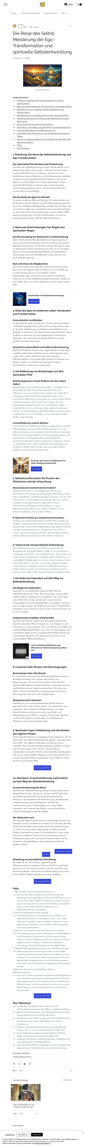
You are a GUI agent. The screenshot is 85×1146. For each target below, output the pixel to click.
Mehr (63, 13)
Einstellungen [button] (10, 1135)
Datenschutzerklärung (42, 1143)
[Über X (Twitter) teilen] (19, 1064)
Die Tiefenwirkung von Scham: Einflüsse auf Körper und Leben (24, 1105)
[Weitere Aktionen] (71, 26)
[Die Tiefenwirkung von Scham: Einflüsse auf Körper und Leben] (26, 1092)
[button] (79, 4)
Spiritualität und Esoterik (21, 1053)
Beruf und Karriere (50, 13)
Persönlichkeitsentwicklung (30, 13)
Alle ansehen (67, 1080)
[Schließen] (83, 1133)
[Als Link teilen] (30, 1064)
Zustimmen (37, 1135)
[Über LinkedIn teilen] (25, 1064)
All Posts (14, 13)
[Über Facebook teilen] (14, 1064)
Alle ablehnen (23, 1135)
